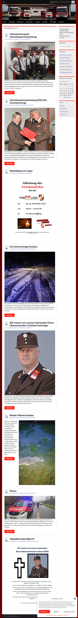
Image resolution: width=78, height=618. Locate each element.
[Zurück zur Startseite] (39, 12)
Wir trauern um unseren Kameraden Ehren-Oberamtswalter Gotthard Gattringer (32, 324)
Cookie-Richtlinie (49, 615)
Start (4, 22)
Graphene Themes (15, 616)
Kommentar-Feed (64, 111)
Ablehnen (56, 611)
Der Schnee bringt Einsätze (23, 246)
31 (70, 95)
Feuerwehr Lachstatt (65, 63)
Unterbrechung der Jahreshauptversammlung (23, 35)
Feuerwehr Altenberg (65, 57)
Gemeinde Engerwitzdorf (66, 72)
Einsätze (22, 39)
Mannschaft (29, 22)
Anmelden (62, 105)
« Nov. (65, 97)
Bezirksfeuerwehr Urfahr (66, 55)
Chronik (44, 22)
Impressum (66, 615)
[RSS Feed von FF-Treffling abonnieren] (4, 2)
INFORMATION (27, 39)
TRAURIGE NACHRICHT (22, 539)
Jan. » (68, 97)
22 (66, 93)
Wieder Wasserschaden (22, 415)
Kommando (20, 22)
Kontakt (61, 22)
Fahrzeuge (11, 22)
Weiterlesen (9, 92)
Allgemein (18, 39)
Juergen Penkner (9, 39)
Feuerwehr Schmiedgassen (66, 66)
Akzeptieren (44, 611)
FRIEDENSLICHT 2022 (21, 171)
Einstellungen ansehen (69, 611)
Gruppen (37, 22)
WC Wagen (53, 22)
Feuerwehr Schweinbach (66, 69)
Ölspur (13, 490)
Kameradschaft (30, 105)
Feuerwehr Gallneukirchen (66, 60)
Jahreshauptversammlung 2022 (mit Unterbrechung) (28, 101)
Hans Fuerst (8, 327)
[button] (75, 598)
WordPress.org (63, 114)
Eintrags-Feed (63, 108)
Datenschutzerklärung (58, 615)
